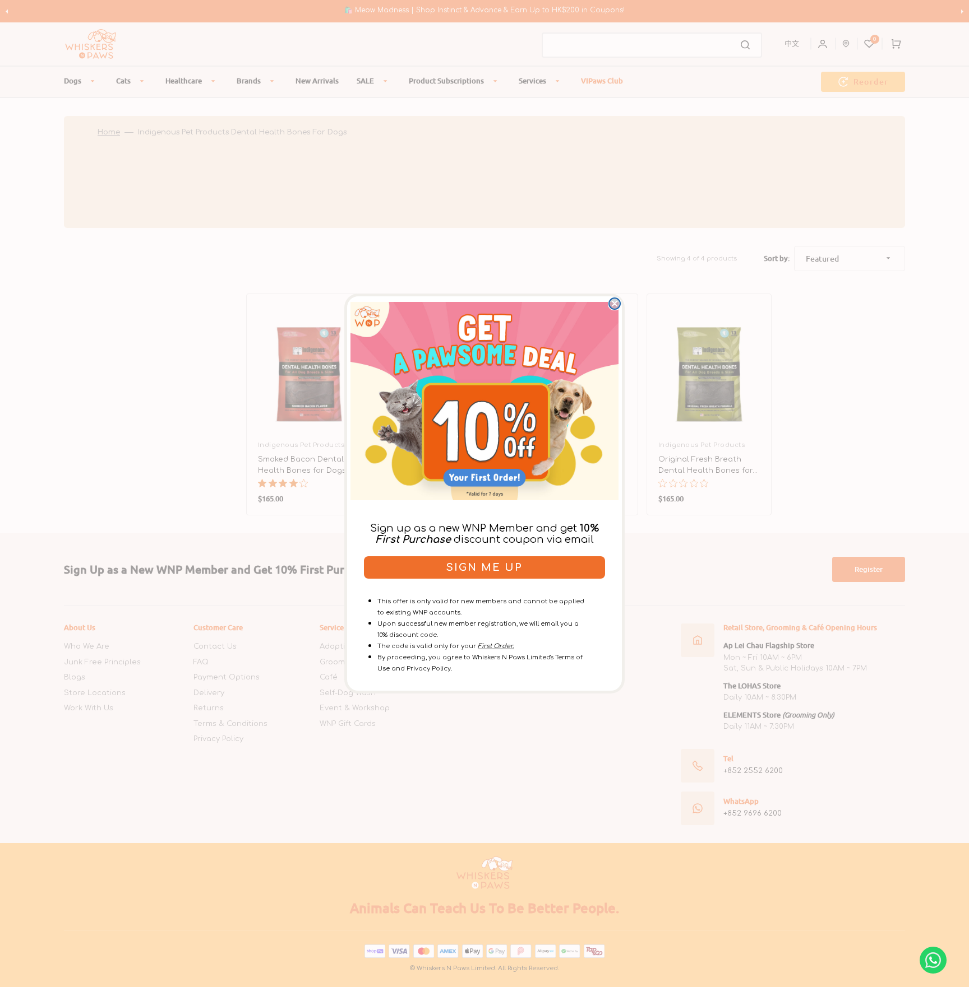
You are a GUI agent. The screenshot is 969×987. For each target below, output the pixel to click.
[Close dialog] (614, 303)
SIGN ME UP (484, 567)
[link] (484, 401)
